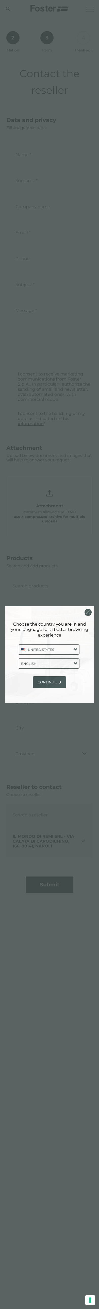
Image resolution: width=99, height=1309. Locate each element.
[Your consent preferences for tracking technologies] (90, 1300)
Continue (47, 682)
